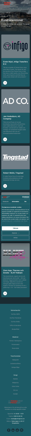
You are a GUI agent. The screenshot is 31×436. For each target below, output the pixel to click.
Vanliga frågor (15, 367)
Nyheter (15, 379)
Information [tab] (15, 201)
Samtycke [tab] (6, 201)
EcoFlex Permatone (15, 318)
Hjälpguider (15, 360)
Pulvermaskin (15, 344)
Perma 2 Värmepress (15, 340)
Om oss (15, 390)
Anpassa (14, 233)
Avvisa (15, 237)
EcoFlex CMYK (15, 314)
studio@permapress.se (17, 418)
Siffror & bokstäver (15, 325)
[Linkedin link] (13, 431)
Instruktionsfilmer (15, 363)
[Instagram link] (21, 431)
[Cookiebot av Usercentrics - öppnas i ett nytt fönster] (22, 197)
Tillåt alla (15, 228)
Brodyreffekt (15, 329)
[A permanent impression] (8, 3)
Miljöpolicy (15, 382)
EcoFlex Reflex (15, 321)
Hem (3, 16)
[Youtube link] (17, 431)
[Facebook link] (9, 431)
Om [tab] (25, 201)
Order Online (15, 386)
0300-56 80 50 (18, 416)
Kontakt (15, 394)
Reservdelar (15, 348)
